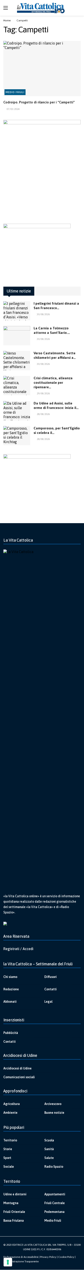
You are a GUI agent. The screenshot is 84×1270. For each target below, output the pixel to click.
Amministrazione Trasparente (21, 1261)
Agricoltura (11, 1104)
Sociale (8, 1166)
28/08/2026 (43, 414)
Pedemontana (54, 1212)
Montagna (10, 1203)
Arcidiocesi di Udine (17, 1068)
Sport (7, 1158)
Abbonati (10, 1001)
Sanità (49, 1149)
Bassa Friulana (13, 1220)
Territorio (10, 1140)
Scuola (49, 1140)
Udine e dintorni (14, 1194)
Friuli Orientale (14, 1212)
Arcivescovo (52, 1104)
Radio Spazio (53, 1166)
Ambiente (10, 1112)
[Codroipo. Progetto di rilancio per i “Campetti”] (42, 68)
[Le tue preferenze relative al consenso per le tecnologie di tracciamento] (8, 1262)
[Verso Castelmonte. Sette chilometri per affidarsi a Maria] (16, 360)
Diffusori (50, 977)
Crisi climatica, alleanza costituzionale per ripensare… (53, 382)
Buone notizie (54, 1112)
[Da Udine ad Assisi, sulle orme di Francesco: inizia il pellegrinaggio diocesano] (16, 410)
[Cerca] (77, 7)
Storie (7, 1149)
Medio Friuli (15, 92)
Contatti (50, 989)
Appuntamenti (54, 1194)
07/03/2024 (12, 109)
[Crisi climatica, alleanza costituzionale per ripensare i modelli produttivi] (16, 385)
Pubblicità (10, 1033)
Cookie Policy (66, 1257)
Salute (49, 1158)
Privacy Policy (48, 1257)
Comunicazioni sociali (19, 1077)
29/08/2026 (43, 393)
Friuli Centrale (54, 1203)
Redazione (11, 989)
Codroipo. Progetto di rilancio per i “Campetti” (39, 102)
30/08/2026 (43, 314)
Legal (48, 1001)
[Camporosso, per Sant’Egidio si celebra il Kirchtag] (16, 435)
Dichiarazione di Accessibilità (20, 1257)
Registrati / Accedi (18, 949)
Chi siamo (10, 977)
